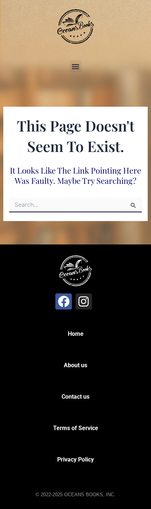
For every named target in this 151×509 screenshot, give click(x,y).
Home (76, 333)
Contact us (75, 396)
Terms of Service (75, 428)
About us (75, 365)
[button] (76, 66)
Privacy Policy (75, 459)
